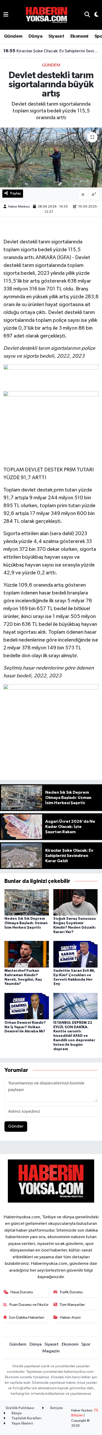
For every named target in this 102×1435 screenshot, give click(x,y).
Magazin (51, 1351)
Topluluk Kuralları (26, 1418)
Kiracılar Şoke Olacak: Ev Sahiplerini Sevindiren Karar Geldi (51, 51)
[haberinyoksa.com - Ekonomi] (46, 14)
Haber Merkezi (19, 206)
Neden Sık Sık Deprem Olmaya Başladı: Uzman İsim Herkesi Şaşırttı (26, 923)
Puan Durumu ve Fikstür (29, 1305)
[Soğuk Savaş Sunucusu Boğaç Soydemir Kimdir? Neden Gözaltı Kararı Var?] (75, 902)
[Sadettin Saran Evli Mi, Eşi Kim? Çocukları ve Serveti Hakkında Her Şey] (75, 954)
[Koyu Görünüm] (94, 15)
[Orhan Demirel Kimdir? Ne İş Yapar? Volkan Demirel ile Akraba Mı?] (26, 1006)
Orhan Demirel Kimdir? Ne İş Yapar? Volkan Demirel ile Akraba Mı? (25, 1027)
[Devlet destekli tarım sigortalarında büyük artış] (51, 157)
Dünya (35, 36)
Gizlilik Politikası (19, 1408)
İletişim (56, 1408)
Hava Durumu (21, 1292)
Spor (85, 1344)
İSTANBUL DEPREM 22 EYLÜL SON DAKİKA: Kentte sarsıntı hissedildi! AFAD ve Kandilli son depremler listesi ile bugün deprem (74, 1036)
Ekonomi (79, 36)
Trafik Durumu (71, 1292)
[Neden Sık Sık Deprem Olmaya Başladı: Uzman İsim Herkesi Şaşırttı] (26, 902)
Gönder (16, 1126)
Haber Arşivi (70, 1317)
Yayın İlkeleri (22, 1423)
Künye (16, 1413)
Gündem (13, 36)
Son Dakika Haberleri (26, 1317)
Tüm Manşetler (72, 1305)
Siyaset (56, 36)
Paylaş (15, 193)
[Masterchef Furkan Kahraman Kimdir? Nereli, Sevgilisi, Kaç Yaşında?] (26, 954)
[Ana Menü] (5, 15)
